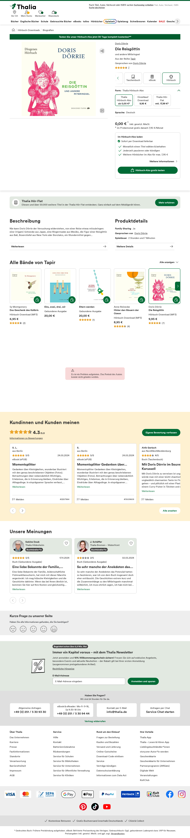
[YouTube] (107, 807)
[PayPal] (107, 795)
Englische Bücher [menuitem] (29, 21)
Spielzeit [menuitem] (110, 21)
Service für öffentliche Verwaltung (71, 770)
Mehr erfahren (166, 202)
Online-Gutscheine (106, 751)
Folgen (66, 543)
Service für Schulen (63, 756)
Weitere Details (125, 246)
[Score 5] (54, 629)
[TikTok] (95, 807)
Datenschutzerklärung (108, 770)
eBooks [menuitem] (77, 21)
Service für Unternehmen (66, 765)
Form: (129, 90)
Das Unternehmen (19, 737)
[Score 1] (13, 629)
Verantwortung (18, 761)
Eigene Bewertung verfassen (161, 432)
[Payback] (130, 795)
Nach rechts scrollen (177, 286)
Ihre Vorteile (146, 731)
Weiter (177, 21)
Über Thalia (16, 731)
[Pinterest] (83, 807)
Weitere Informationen (161, 161)
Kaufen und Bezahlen (107, 742)
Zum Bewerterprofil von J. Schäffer (105, 546)
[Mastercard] (25, 795)
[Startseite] (13, 29)
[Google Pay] (68, 795)
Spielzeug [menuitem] (122, 21)
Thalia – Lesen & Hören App (154, 742)
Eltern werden (95, 298)
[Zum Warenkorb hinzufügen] (37, 299)
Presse (13, 746)
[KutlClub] (153, 795)
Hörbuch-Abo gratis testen (150, 170)
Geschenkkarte (148, 756)
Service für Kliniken (63, 775)
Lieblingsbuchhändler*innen (155, 746)
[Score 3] (33, 629)
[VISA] (10, 795)
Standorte (15, 756)
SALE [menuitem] (162, 21)
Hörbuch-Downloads (29, 30)
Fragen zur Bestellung (108, 737)
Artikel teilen (102, 51)
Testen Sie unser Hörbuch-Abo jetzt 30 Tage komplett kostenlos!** (95, 37)
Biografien (48, 30)
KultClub (144, 780)
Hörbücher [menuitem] (97, 21)
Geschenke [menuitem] (173, 21)
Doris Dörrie (121, 43)
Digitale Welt (147, 770)
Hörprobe (102, 111)
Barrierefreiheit (18, 765)
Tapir (133, 58)
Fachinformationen (20, 751)
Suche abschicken (97, 8)
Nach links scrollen (118, 78)
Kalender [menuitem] (152, 21)
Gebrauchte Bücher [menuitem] (61, 21)
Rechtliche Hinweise (63, 668)
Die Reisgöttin (164, 298)
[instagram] (182, 795)
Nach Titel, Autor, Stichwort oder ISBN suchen (111, 5)
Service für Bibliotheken (66, 761)
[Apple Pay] (87, 795)
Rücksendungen (61, 751)
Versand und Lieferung (108, 746)
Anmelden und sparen (143, 681)
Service (57, 731)
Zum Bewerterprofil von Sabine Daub (41, 546)
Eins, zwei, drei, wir (60, 298)
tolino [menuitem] (86, 21)
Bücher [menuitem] (15, 21)
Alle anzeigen (167, 262)
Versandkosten (118, 833)
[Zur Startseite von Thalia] (24, 6)
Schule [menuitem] (44, 21)
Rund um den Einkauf (108, 731)
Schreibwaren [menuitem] (137, 21)
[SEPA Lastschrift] (46, 795)
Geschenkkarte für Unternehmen (157, 761)
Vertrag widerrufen (95, 721)
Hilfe (55, 737)
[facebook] (170, 795)
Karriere (14, 742)
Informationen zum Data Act (111, 775)
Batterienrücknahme (64, 746)
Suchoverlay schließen (143, 5)
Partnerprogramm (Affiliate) (155, 765)
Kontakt (57, 742)
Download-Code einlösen (110, 756)
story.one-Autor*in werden (154, 751)
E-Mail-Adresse (61, 675)
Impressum (15, 770)
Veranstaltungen (148, 775)
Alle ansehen (170, 510)
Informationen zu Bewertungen (26, 438)
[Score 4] (43, 629)
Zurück (13, 510)
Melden (20, 499)
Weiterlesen (17, 246)
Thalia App (145, 737)
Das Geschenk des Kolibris (25, 298)
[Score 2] (23, 629)
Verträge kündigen (106, 765)
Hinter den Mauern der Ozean (130, 298)
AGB (12, 775)
